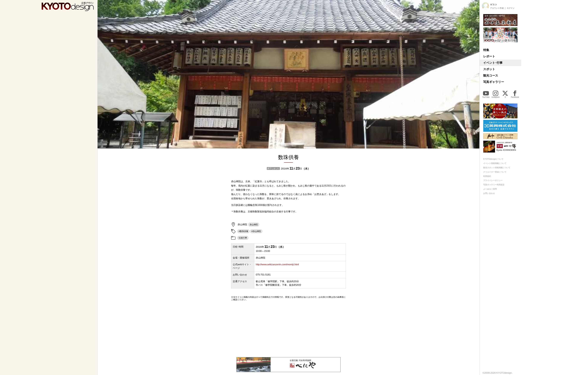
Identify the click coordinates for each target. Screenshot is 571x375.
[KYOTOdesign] (68, 9)
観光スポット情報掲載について (496, 167)
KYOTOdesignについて (493, 159)
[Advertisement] (288, 329)
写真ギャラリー (493, 81)
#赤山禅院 (256, 231)
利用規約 (487, 176)
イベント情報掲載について (494, 163)
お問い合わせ (489, 193)
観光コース (490, 75)
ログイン (510, 8)
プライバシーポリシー (493, 180)
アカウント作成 (497, 8)
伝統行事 (243, 238)
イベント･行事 (493, 62)
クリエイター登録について (494, 172)
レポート (489, 56)
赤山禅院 (254, 224)
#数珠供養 (243, 231)
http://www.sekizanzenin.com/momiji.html (277, 264)
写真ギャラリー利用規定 (494, 185)
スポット (489, 69)
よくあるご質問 (490, 189)
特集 (486, 50)
